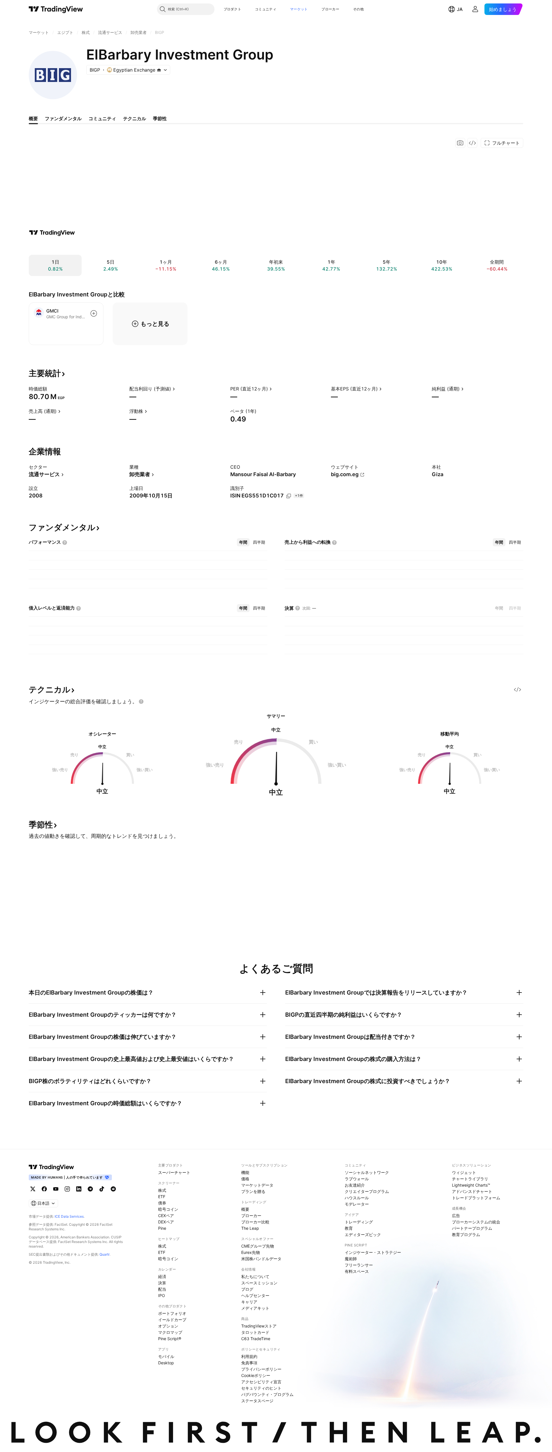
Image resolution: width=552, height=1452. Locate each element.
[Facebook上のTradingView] (44, 1189)
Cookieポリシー (255, 1375)
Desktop (166, 1362)
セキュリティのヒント (261, 1388)
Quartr (104, 1254)
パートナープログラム (472, 1228)
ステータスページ (257, 1400)
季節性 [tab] (160, 118)
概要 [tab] (33, 118)
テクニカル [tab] (134, 118)
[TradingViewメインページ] (51, 1167)
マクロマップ (170, 1332)
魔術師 (351, 1258)
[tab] (243, 542)
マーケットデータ (257, 1185)
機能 (245, 1172)
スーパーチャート (174, 1172)
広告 (456, 1215)
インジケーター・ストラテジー (373, 1252)
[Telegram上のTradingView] (90, 1189)
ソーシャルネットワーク (367, 1172)
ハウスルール (357, 1197)
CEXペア (166, 1215)
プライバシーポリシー (261, 1369)
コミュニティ (265, 9)
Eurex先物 (250, 1252)
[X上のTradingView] (33, 1189)
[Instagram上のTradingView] (67, 1189)
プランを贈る (253, 1191)
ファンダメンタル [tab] (63, 118)
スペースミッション (259, 1282)
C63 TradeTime (255, 1338)
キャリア (249, 1301)
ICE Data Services (69, 1216)
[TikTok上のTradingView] (102, 1189)
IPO (161, 1295)
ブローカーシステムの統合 (476, 1221)
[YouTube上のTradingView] (56, 1189)
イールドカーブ (172, 1319)
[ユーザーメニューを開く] (475, 9)
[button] (245, 9)
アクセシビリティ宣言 (261, 1381)
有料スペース (357, 1271)
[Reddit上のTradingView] (113, 1189)
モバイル (166, 1356)
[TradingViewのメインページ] (56, 9)
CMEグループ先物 (257, 1246)
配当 (162, 1289)
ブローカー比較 (255, 1221)
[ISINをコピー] (288, 496)
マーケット (299, 9)
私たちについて (255, 1276)
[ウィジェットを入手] (472, 143)
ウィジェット (464, 1172)
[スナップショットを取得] (460, 143)
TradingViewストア (259, 1325)
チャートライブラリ (470, 1178)
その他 (358, 9)
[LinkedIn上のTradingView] (79, 1189)
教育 (349, 1228)
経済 (162, 1276)
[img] (159, 69)
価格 (245, 1178)
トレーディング (359, 1221)
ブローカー (330, 9)
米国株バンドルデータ (261, 1258)
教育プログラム (466, 1234)
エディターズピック (363, 1234)
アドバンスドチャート (472, 1191)
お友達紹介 (355, 1185)
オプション (168, 1325)
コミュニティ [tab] (102, 118)
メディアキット (255, 1308)
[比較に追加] (94, 313)
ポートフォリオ (172, 1313)
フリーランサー (359, 1265)
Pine (162, 1228)
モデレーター (357, 1204)
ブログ (247, 1289)
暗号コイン (168, 1209)
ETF (161, 1196)
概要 (245, 1209)
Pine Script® (169, 1338)
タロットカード (255, 1332)
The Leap (250, 1228)
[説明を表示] (50, 388)
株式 (162, 1190)
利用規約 (249, 1356)
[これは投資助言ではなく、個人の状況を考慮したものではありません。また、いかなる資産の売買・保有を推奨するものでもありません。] (141, 701)
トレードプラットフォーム (476, 1197)
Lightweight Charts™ (471, 1185)
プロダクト (232, 9)
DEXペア (166, 1221)
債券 (162, 1202)
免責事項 (249, 1362)
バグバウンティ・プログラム (267, 1394)
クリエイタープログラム (367, 1191)
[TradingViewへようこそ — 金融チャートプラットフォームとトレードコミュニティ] (52, 233)
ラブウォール (357, 1178)
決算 (162, 1282)
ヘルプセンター (255, 1295)
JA (460, 9)
